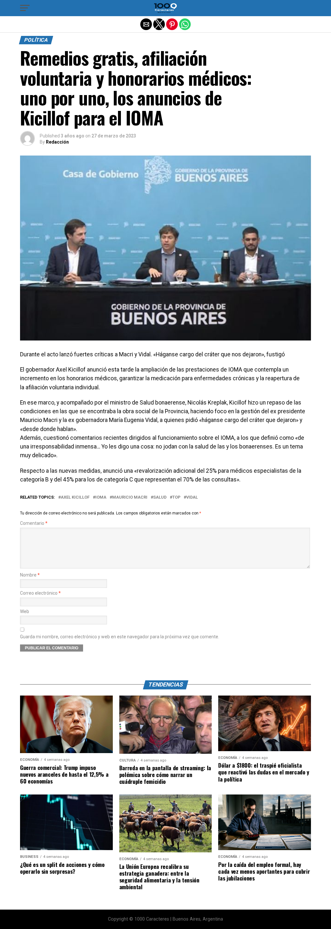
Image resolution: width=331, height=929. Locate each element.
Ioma (100, 497)
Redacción (57, 142)
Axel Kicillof (75, 497)
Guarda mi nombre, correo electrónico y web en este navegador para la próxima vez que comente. (119, 636)
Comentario (34, 523)
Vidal (192, 497)
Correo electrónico (40, 593)
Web (24, 611)
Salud (159, 497)
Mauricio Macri (129, 497)
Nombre (30, 575)
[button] (25, 8)
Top (176, 497)
